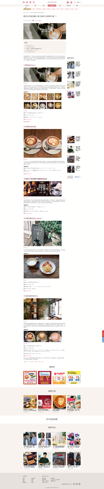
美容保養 (27, 5)
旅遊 (44, 5)
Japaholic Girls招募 (55, 479)
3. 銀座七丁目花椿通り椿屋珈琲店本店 (34, 48)
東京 (34, 9)
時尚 (60, 5)
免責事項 (53, 478)
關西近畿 (39, 9)
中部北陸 (67, 9)
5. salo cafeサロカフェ (30, 51)
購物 (77, 5)
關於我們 (44, 478)
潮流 (35, 5)
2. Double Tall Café (30, 47)
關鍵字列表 (53, 481)
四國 (62, 9)
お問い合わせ (45, 482)
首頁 (24, 12)
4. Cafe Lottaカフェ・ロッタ (32, 50)
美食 (52, 5)
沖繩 (53, 9)
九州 (57, 9)
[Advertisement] (74, 39)
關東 (44, 9)
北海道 (48, 9)
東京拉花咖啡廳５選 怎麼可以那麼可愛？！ (38, 12)
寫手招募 (44, 479)
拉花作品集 (27, 121)
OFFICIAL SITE (28, 119)
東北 (76, 9)
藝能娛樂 (69, 5)
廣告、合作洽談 (45, 481)
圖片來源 (25, 83)
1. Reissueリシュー (30, 45)
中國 (72, 9)
